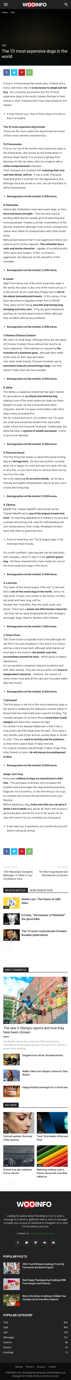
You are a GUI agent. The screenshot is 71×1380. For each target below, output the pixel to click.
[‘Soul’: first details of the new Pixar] (52, 1122)
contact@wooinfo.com (42, 1233)
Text (13, 12)
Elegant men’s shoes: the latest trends (42, 1055)
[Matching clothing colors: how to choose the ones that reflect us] (52, 1156)
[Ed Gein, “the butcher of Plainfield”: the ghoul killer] (11, 919)
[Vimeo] (35, 1242)
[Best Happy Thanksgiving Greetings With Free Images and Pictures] (11, 1284)
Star (6, 1132)
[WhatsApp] (29, 72)
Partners (30, 1366)
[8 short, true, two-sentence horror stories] (18, 1156)
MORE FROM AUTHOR (41, 890)
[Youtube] (53, 1242)
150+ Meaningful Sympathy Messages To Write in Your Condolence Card (18, 875)
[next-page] (11, 947)
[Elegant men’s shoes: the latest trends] (11, 1059)
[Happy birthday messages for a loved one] (11, 1091)
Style (40, 1165)
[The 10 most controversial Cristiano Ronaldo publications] (11, 935)
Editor (6, 1036)
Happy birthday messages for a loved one (45, 1087)
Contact (52, 1366)
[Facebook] (6, 72)
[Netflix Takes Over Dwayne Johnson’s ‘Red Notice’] (11, 1075)
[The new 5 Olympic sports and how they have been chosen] (35, 1000)
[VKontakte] (44, 1242)
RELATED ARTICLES (15, 890)
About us (41, 1366)
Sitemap (19, 1366)
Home (5, 12)
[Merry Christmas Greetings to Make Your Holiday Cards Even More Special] (11, 1300)
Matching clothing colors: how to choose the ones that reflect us (52, 1173)
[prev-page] (5, 947)
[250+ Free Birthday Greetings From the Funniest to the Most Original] (11, 1268)
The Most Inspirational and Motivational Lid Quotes (53, 873)
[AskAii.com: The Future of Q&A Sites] (11, 903)
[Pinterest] (21, 72)
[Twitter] (14, 72)
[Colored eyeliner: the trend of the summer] (18, 1122)
